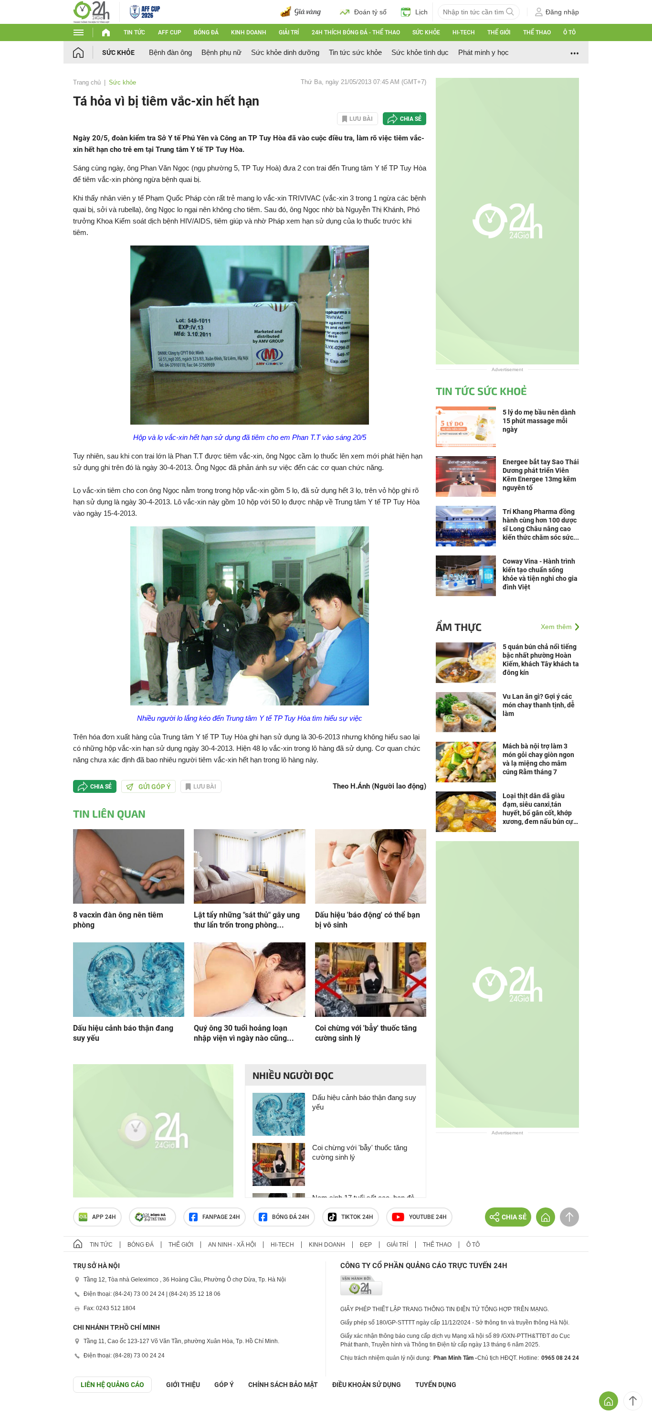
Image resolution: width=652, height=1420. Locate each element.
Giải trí (289, 32)
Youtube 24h (428, 1217)
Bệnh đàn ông (170, 52)
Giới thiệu (183, 1384)
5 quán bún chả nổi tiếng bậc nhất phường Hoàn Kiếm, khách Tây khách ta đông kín (541, 659)
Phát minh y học (483, 52)
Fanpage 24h (221, 1217)
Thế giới (498, 32)
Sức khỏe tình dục (420, 52)
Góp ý (224, 1384)
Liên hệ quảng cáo (112, 1384)
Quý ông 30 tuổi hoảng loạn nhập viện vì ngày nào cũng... (244, 1033)
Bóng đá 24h (290, 1217)
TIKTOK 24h (357, 1217)
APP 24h (104, 1217)
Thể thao (537, 32)
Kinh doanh (248, 32)
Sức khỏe (426, 32)
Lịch (421, 12)
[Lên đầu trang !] (632, 1400)
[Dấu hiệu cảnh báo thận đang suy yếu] (128, 979)
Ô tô (569, 32)
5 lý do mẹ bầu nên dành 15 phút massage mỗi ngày (539, 420)
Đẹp (366, 1244)
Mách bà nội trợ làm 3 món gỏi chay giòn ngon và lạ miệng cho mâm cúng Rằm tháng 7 (538, 759)
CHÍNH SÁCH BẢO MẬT (283, 1384)
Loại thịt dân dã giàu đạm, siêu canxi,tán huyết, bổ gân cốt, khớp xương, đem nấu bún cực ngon (540, 809)
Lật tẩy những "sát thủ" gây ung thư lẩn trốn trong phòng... (247, 919)
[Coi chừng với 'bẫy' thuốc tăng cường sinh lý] (370, 979)
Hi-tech (463, 32)
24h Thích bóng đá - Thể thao (356, 32)
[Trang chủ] (87, 52)
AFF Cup (169, 32)
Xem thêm (556, 626)
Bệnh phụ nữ (221, 52)
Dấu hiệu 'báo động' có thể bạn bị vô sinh (367, 919)
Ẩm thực (459, 626)
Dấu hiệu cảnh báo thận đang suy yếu (123, 1033)
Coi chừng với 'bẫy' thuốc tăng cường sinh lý (366, 1033)
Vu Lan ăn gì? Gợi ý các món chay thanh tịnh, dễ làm (539, 705)
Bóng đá (206, 32)
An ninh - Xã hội (232, 1244)
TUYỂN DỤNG (435, 1384)
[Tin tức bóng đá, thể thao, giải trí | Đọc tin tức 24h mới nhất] (91, 11)
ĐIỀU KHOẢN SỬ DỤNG (366, 1384)
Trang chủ (87, 82)
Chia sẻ (410, 119)
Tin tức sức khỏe (355, 52)
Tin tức (134, 32)
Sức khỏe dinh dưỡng (285, 52)
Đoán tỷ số (370, 12)
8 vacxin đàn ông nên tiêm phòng (118, 919)
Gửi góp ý (154, 786)
